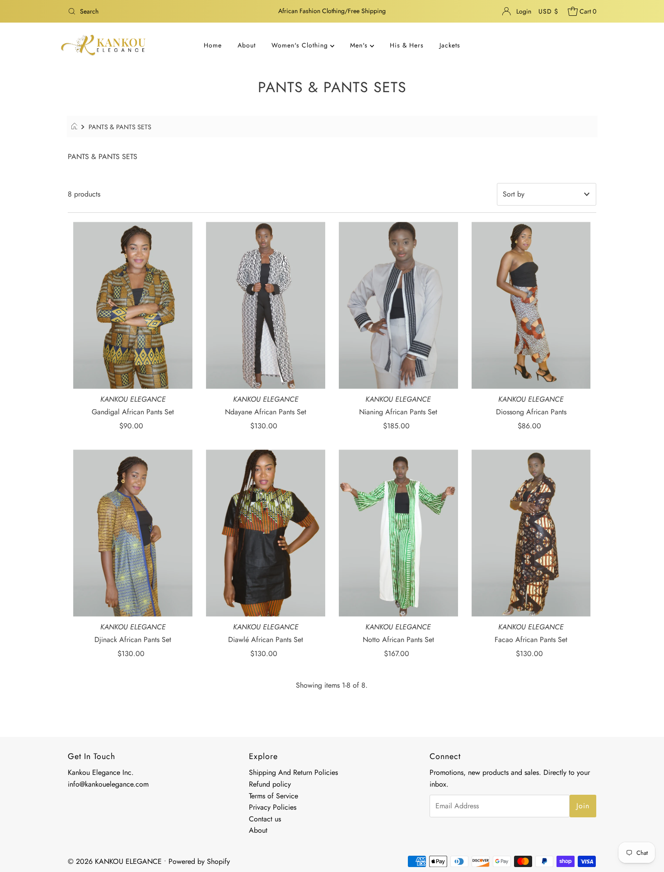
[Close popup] (457, 375)
